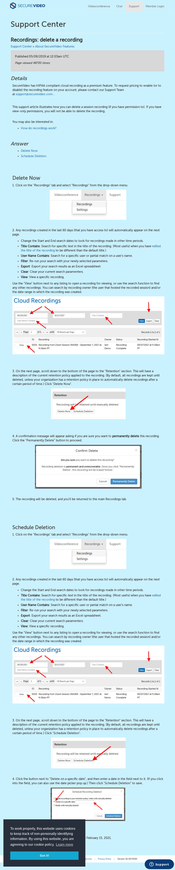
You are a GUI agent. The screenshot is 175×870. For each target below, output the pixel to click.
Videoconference (99, 6)
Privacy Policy (104, 859)
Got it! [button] (44, 855)
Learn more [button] (64, 844)
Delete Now (29, 150)
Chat (119, 6)
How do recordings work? (39, 128)
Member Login (155, 6)
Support (134, 6)
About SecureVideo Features (54, 46)
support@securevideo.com (34, 94)
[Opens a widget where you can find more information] (159, 864)
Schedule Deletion (33, 156)
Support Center (21, 46)
